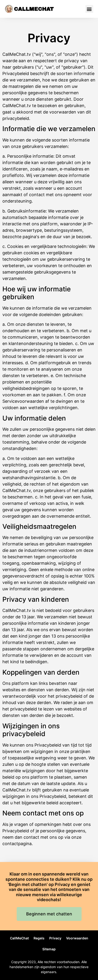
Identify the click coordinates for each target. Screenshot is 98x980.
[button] (89, 9)
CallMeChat (34, 9)
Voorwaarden (77, 938)
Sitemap (49, 949)
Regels (39, 938)
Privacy (55, 938)
